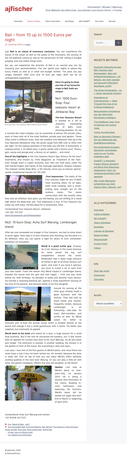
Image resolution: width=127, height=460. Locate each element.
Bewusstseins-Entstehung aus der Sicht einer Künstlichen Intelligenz (107, 114)
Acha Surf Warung (33, 427)
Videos (97, 248)
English (69, 456)
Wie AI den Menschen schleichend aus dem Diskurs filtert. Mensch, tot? (107, 184)
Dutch (62, 456)
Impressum (99, 275)
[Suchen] (118, 43)
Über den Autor (101, 271)
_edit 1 (27, 424)
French (77, 456)
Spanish (121, 456)
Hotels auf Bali (11, 430)
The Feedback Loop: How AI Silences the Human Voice (107, 125)
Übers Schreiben (52, 21)
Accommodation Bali (16, 427)
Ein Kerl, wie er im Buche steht (20, 432)
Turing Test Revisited (104, 132)
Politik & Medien (102, 214)
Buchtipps (69, 21)
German (112, 21)
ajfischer (18, 9)
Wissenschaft (100, 239)
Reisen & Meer (34, 21)
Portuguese (102, 456)
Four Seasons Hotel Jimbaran (65, 427)
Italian (93, 456)
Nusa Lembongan (34, 430)
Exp (9, 424)
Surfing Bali (47, 430)
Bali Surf (49, 427)
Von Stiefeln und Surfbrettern (20, 435)
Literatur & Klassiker (104, 231)
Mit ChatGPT (84, 21)
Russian (113, 456)
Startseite (18, 21)
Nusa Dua (22, 430)
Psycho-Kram (100, 244)
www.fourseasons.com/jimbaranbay (23, 215)
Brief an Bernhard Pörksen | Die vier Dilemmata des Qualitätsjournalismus (107, 139)
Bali (43, 427)
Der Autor (99, 21)
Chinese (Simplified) (49, 456)
